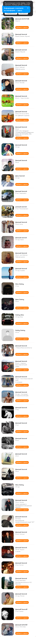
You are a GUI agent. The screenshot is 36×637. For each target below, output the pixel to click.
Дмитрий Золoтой (21, 34)
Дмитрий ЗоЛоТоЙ (21, 625)
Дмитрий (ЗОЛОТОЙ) (22, 19)
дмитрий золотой (21, 207)
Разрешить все (11, 13)
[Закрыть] (28, 8)
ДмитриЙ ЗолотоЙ (21, 609)
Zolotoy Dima (19, 315)
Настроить (23, 13)
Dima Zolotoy (19, 284)
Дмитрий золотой (21, 50)
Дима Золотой (20, 176)
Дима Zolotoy (19, 299)
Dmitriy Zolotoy (20, 330)
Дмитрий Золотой (21, 65)
